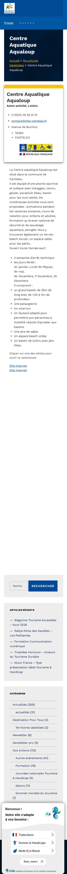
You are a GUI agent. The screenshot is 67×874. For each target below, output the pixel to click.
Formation (23, 765)
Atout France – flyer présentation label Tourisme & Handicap (30, 667)
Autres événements (29, 758)
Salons (20, 785)
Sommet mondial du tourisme (36, 793)
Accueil (14, 60)
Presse (8, 23)
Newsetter (20, 735)
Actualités (20, 704)
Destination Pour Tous (28, 720)
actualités (22, 712)
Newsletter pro (23, 742)
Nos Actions (21, 750)
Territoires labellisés (30, 727)
